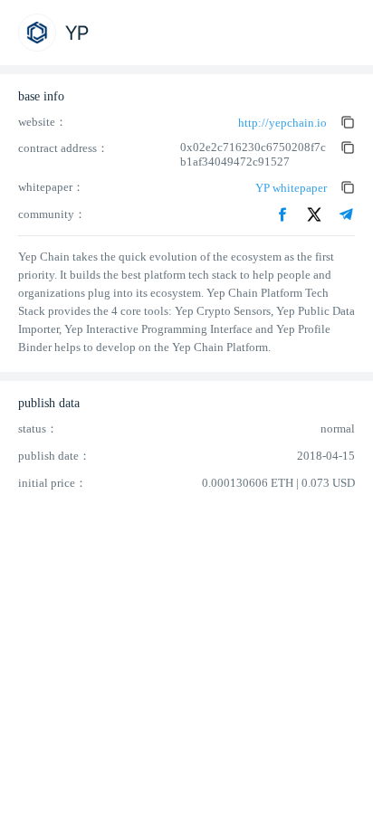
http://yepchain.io (282, 122)
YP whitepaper (291, 188)
